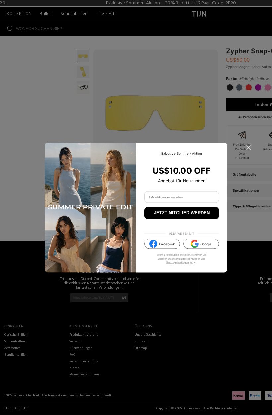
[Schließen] (249, 148)
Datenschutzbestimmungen (184, 258)
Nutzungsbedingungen (179, 262)
